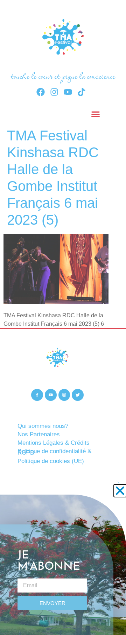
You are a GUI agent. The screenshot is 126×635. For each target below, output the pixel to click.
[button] (120, 491)
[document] (63, 317)
